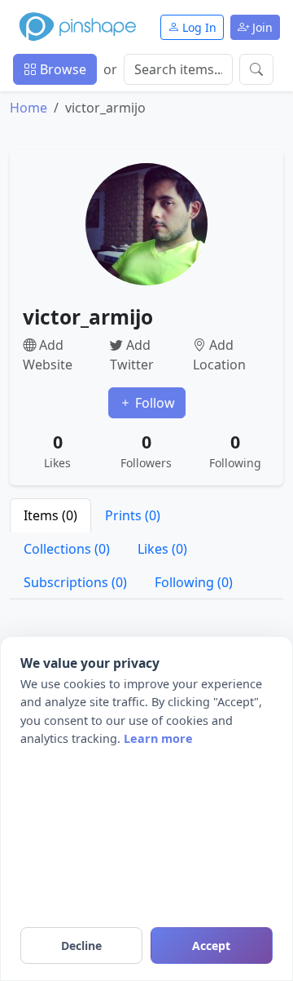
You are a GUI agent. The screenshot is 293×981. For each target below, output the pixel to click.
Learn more (158, 738)
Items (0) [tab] (50, 515)
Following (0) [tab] (194, 582)
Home (28, 108)
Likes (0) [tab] (162, 549)
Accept (211, 945)
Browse (61, 69)
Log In (197, 27)
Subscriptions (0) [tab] (75, 582)
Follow (153, 403)
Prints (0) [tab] (132, 515)
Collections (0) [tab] (67, 549)
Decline (81, 945)
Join (261, 27)
